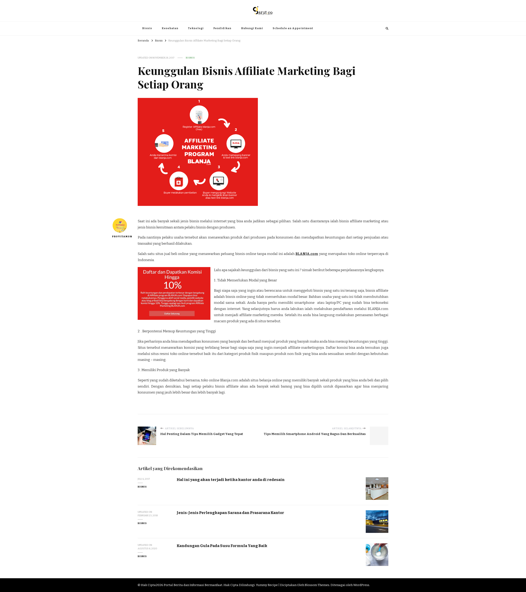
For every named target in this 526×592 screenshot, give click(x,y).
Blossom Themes (317, 585)
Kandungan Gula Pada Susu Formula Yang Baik (222, 545)
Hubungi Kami (252, 28)
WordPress (361, 585)
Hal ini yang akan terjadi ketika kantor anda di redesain (231, 479)
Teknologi (196, 28)
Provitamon (119, 236)
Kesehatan (170, 28)
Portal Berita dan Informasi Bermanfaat (193, 585)
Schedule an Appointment (293, 28)
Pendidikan (222, 28)
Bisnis (147, 28)
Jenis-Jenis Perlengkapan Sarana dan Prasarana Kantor (230, 512)
